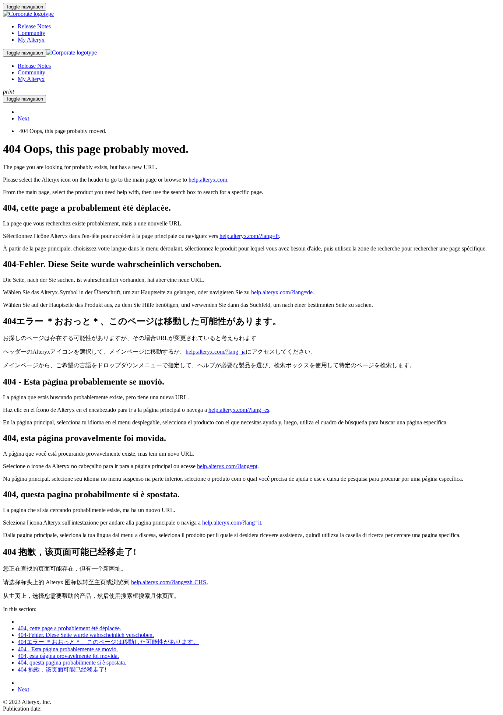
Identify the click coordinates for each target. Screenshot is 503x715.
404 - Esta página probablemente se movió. (68, 649)
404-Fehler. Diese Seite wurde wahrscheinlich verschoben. (86, 635)
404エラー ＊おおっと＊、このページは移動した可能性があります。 (108, 642)
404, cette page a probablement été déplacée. (69, 628)
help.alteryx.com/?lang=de (282, 292)
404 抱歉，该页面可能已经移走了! (62, 669)
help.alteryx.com (208, 179)
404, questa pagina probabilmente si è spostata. (72, 662)
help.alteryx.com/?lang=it (231, 522)
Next (23, 118)
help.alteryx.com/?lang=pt (227, 466)
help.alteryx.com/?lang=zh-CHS (168, 582)
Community (31, 33)
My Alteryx (31, 39)
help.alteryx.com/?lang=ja (216, 351)
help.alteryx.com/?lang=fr (249, 236)
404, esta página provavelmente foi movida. (68, 656)
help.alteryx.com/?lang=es (238, 410)
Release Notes (34, 26)
